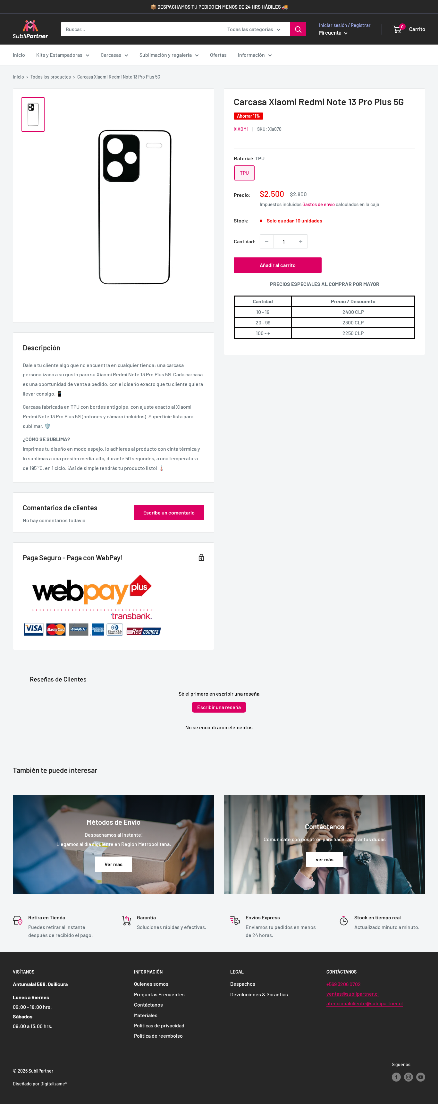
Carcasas (111, 55)
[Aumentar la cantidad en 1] (300, 241)
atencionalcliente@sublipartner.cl (364, 1003)
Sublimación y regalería (165, 55)
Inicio (19, 55)
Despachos (242, 984)
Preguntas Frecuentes (159, 994)
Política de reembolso (158, 1036)
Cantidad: (245, 241)
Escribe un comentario (169, 512)
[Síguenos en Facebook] (396, 1076)
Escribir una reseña (219, 707)
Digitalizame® (53, 1083)
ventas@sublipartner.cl (352, 994)
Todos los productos (50, 76)
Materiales (145, 1015)
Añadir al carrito (278, 265)
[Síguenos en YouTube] (420, 1076)
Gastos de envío (318, 204)
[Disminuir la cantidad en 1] (267, 241)
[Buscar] (298, 29)
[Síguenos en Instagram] (408, 1076)
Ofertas (218, 55)
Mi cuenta (330, 32)
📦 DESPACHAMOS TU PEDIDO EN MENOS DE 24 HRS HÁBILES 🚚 (219, 7)
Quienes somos (151, 984)
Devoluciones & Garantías (259, 994)
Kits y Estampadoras (59, 55)
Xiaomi (241, 129)
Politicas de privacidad (159, 1025)
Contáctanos (148, 1004)
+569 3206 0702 (343, 984)
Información (251, 55)
